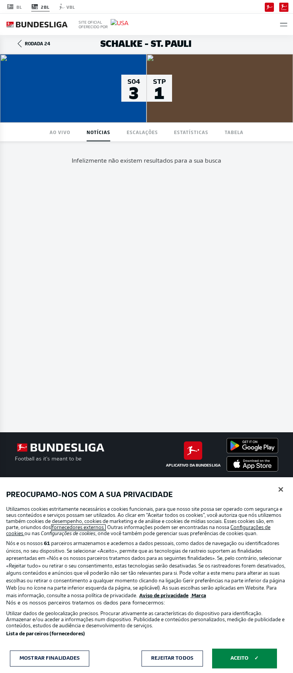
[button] (283, 24)
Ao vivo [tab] (60, 132)
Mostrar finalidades (49, 658)
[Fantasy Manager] (283, 6)
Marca (198, 595)
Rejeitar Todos (172, 658)
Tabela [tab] (234, 132)
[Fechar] (280, 489)
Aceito (239, 658)
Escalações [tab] (142, 132)
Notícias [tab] (98, 132)
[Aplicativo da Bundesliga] (269, 6)
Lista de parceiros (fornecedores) (45, 633)
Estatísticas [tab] (191, 132)
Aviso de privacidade (163, 595)
